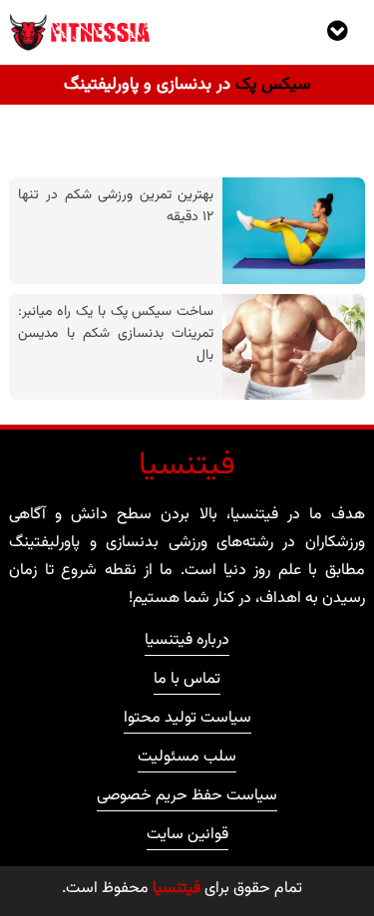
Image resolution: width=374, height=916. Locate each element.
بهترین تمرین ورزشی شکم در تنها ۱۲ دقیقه (115, 205)
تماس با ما (187, 682)
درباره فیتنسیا (187, 643)
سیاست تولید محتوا (187, 721)
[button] (337, 31)
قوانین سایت (187, 837)
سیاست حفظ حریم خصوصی (187, 798)
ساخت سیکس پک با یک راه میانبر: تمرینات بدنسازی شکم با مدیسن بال (115, 333)
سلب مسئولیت (187, 759)
